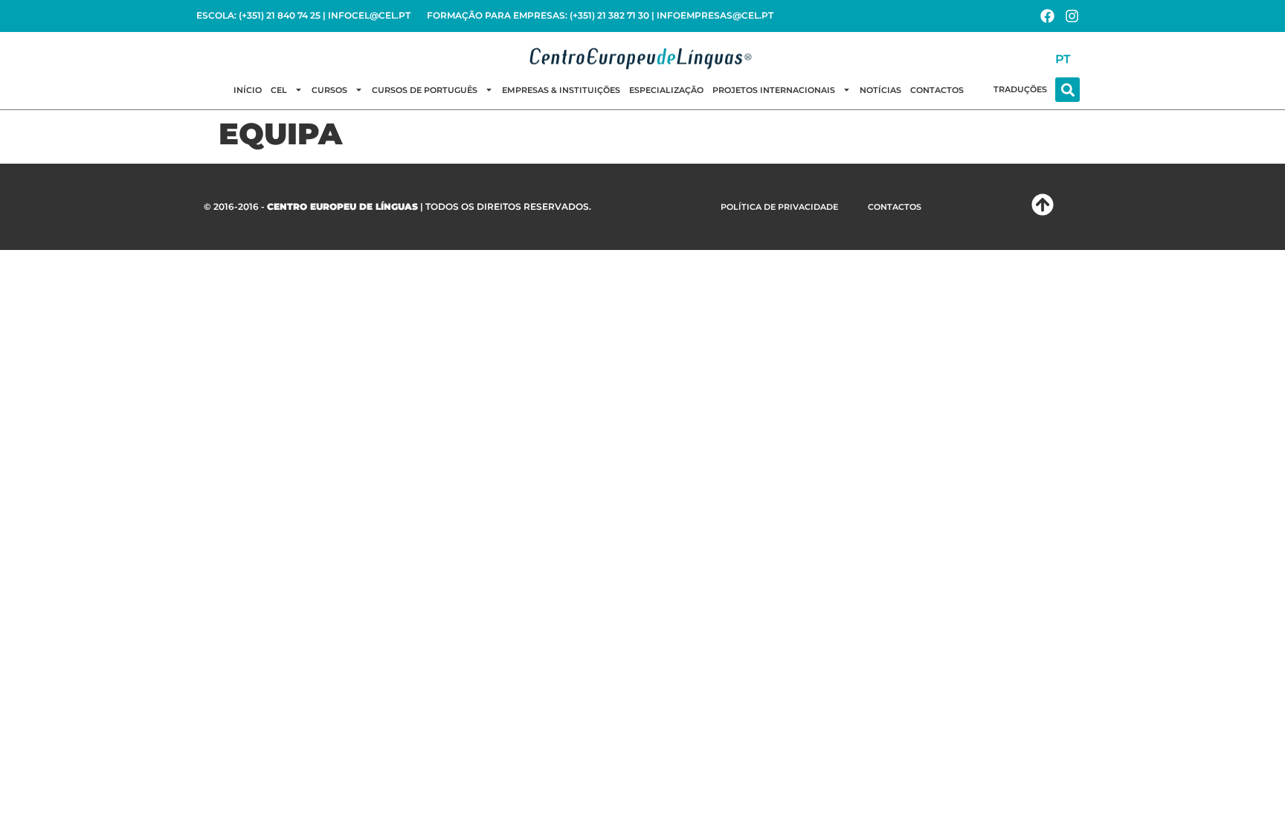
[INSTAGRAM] (1072, 16)
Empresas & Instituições (561, 90)
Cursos (329, 90)
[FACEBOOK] (1047, 16)
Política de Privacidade (779, 207)
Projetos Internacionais (773, 90)
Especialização (666, 90)
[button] (1067, 89)
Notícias (880, 90)
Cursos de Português (424, 90)
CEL (279, 90)
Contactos (937, 90)
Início (248, 90)
